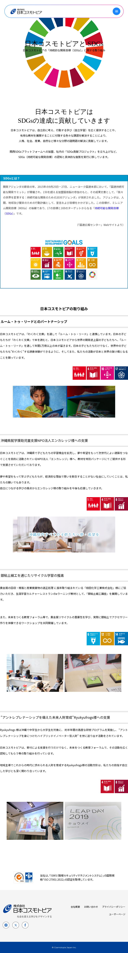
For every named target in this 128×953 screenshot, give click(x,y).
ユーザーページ (117, 914)
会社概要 (75, 906)
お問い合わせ (91, 906)
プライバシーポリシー (113, 906)
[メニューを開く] (116, 11)
